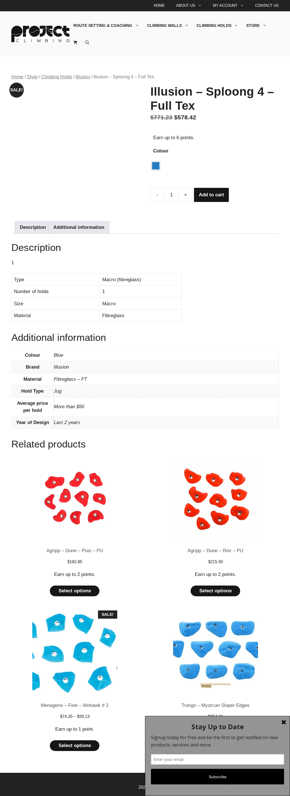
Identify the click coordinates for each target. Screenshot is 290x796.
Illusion (83, 76)
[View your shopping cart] (75, 42)
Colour (161, 151)
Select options (75, 590)
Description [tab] (33, 227)
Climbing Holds (214, 25)
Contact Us (267, 5)
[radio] (156, 166)
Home (159, 5)
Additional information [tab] (78, 227)
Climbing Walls (164, 25)
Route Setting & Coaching (102, 25)
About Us (185, 5)
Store (253, 25)
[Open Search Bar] (87, 42)
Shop (32, 76)
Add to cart (211, 194)
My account (225, 5)
